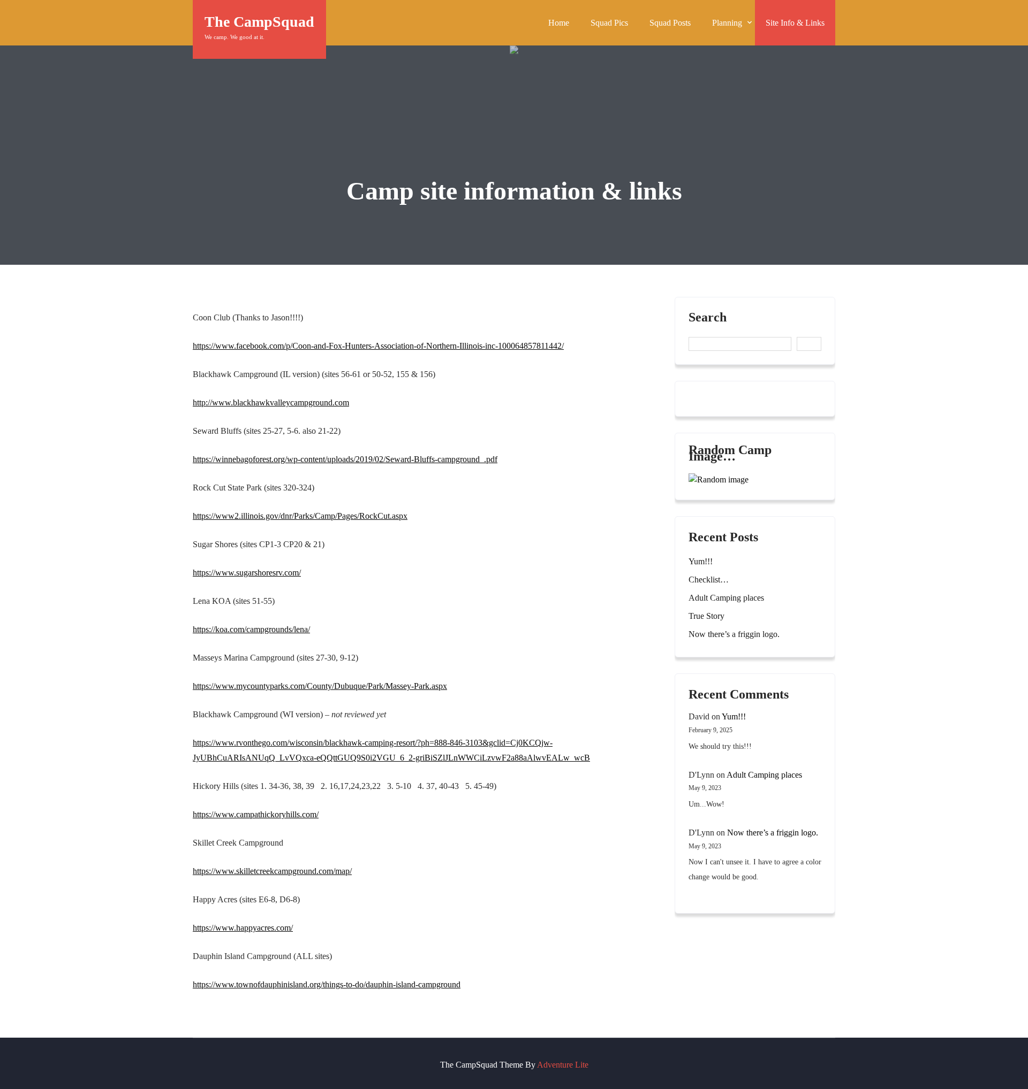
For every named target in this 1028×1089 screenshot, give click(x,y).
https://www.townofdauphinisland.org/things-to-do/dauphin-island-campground (326, 984)
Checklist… (709, 579)
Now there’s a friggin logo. (734, 634)
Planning (727, 22)
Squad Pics (609, 22)
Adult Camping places (726, 597)
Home (558, 22)
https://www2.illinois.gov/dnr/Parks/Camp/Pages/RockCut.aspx (300, 515)
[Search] (809, 344)
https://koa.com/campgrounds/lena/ (251, 629)
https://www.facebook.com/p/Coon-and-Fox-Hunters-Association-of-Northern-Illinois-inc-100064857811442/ (378, 345)
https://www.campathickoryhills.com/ (256, 814)
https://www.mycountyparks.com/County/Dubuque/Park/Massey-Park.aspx (320, 686)
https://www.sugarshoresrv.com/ (247, 572)
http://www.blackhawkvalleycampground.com (271, 402)
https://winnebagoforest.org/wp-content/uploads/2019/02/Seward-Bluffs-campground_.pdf (345, 459)
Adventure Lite (562, 1064)
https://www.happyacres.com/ (243, 927)
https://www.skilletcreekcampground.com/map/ (272, 871)
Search (708, 317)
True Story (706, 615)
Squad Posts (670, 22)
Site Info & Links (795, 22)
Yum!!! (701, 561)
